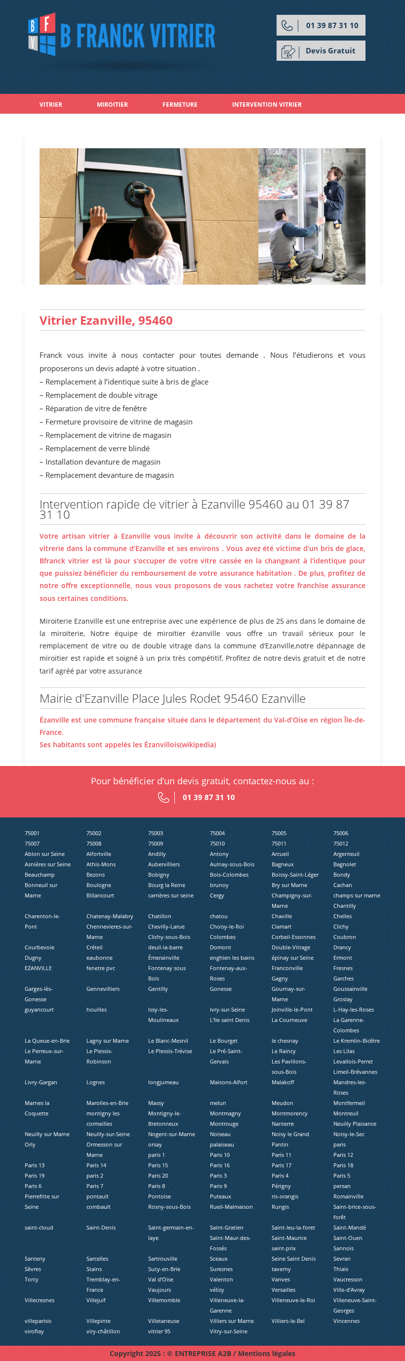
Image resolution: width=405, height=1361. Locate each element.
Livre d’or (138, 124)
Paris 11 (281, 1154)
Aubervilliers (164, 864)
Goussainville (350, 988)
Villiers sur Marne (232, 1320)
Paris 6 (33, 1186)
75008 (93, 843)
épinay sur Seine (293, 957)
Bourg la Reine (166, 885)
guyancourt (39, 1009)
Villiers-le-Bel (288, 1320)
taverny (281, 1269)
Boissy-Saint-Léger (295, 874)
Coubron (344, 936)
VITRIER (51, 104)
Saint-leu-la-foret (293, 1227)
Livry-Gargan (41, 1082)
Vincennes (346, 1320)
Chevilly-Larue (166, 926)
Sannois (343, 1248)
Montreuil (346, 1113)
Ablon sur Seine (45, 853)
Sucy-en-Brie (164, 1269)
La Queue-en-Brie (47, 1040)
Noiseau (220, 1134)
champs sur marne (356, 895)
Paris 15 (158, 1165)
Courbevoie (39, 947)
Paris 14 (96, 1165)
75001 (32, 833)
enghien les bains (232, 957)
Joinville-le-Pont (292, 1009)
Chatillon (159, 916)
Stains (94, 1269)
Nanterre (283, 1123)
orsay (155, 1144)
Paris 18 (343, 1165)
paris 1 (156, 1154)
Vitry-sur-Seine (228, 1331)
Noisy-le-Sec (348, 1134)
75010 (217, 843)
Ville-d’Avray (349, 1289)
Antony (219, 853)
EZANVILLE (38, 968)
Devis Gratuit (331, 50)
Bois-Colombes (229, 874)
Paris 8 (156, 1186)
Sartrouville (162, 1258)
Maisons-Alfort (228, 1082)
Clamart (281, 926)
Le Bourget (224, 1040)
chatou (219, 916)
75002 (93, 833)
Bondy (341, 874)
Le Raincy (284, 1051)
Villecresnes (39, 1300)
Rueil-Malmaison (231, 1206)
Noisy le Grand (290, 1134)
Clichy (341, 926)
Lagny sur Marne (107, 1040)
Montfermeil (349, 1102)
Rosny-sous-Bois (169, 1206)
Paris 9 (218, 1186)
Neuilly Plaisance (354, 1123)
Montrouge (224, 1123)
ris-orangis (285, 1196)
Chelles (342, 916)
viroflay (34, 1331)
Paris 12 (343, 1154)
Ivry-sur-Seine (227, 1009)
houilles (96, 1009)
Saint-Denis (101, 1227)
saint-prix (284, 1248)
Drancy (342, 947)
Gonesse (221, 988)
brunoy (219, 885)
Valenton (221, 1279)
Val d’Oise (160, 1279)
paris (339, 1144)
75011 (279, 843)
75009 (155, 843)
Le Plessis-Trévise (170, 1051)
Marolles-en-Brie (107, 1102)
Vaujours (159, 1289)
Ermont (342, 957)
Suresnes (221, 1269)
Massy (156, 1102)
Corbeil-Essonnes (294, 936)
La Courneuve (289, 1019)
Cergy (217, 895)
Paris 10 (220, 1154)
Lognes (95, 1082)
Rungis (280, 1206)
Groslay (343, 999)
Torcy (32, 1279)
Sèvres (33, 1269)
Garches (343, 978)
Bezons (95, 874)
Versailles (283, 1289)
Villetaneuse (163, 1320)
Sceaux (219, 1258)
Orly (30, 1144)
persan (342, 1186)
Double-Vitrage (291, 947)
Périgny (281, 1186)
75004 (217, 833)
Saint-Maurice (289, 1237)
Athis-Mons (101, 864)
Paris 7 (94, 1186)
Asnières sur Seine (48, 864)
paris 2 (94, 1175)
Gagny (280, 978)
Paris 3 (218, 1175)
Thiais (340, 1269)
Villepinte (98, 1320)
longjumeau (163, 1082)
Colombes (223, 936)
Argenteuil (346, 853)
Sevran (342, 1258)
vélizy (217, 1289)
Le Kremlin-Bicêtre (356, 1040)
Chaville (282, 916)
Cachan (342, 885)
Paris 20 (158, 1175)
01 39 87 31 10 (332, 25)
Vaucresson (348, 1279)
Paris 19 (34, 1175)
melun (218, 1102)
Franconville (287, 968)
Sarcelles (97, 1258)
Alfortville (98, 853)
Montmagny (225, 1113)
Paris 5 (341, 1175)
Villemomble (164, 1300)
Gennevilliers (103, 988)
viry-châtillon (103, 1331)
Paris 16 (220, 1165)
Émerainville (163, 957)
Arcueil (280, 853)
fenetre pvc (100, 968)
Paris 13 (34, 1165)
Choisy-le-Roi (227, 926)
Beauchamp (40, 874)
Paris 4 (280, 1175)
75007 (32, 843)
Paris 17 (281, 1165)
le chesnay (285, 1040)
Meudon (282, 1102)
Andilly (157, 853)
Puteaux (220, 1196)
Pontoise (159, 1196)
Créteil (94, 947)
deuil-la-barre (165, 947)
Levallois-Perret (353, 1061)
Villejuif (96, 1300)
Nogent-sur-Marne (171, 1134)
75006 (340, 833)
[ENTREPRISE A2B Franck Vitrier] (123, 42)
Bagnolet (344, 864)
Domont (220, 947)
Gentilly (158, 988)
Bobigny (158, 874)
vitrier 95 (159, 1331)
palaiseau (222, 1144)
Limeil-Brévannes (355, 1071)
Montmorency (290, 1113)
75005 (279, 833)
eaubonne (99, 957)
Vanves (281, 1279)
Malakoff (283, 1082)
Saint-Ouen (348, 1237)
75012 (340, 843)
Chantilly (344, 905)
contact (203, 124)
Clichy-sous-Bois (169, 936)
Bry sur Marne (289, 885)
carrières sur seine (171, 895)
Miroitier (112, 104)
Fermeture (180, 104)
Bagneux (283, 864)
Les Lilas (344, 1051)
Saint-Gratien (226, 1227)
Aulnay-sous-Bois (232, 864)
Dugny (33, 957)
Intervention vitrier (267, 104)
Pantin (280, 1144)
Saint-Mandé (349, 1227)
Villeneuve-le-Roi (293, 1300)
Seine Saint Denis (294, 1258)
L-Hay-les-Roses (353, 1009)
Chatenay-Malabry (109, 916)
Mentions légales (266, 1353)
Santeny (35, 1258)
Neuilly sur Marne (47, 1134)
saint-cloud (39, 1227)
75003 (155, 833)
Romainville (348, 1196)
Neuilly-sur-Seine (108, 1134)
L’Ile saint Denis (229, 1019)
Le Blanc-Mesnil (168, 1040)
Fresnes (343, 968)
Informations (63, 124)
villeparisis (38, 1320)
